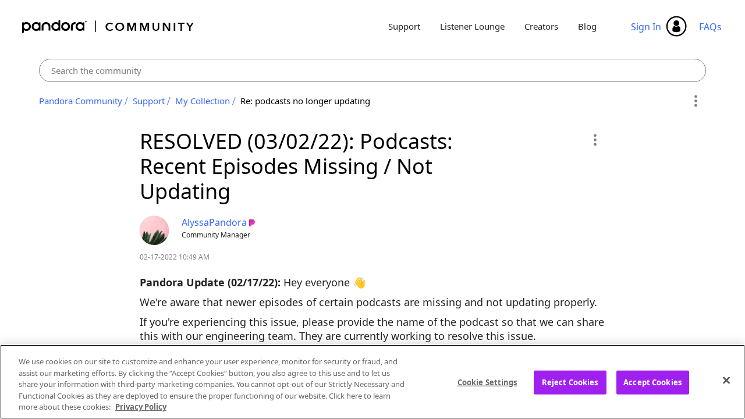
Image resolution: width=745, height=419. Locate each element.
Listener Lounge (472, 26)
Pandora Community (108, 26)
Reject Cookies (570, 382)
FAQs (710, 26)
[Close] (726, 380)
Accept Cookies (652, 382)
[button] (594, 140)
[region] (372, 382)
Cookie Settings (487, 382)
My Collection (202, 100)
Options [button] (695, 101)
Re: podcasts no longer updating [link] (305, 100)
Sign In (646, 26)
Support (404, 26)
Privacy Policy (140, 407)
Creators (541, 26)
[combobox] (373, 70)
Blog (587, 26)
